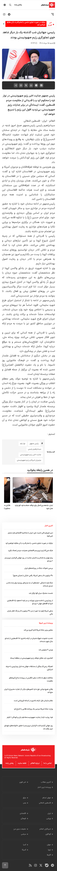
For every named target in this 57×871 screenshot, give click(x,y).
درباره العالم (35, 763)
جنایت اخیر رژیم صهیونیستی (30, 454)
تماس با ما (48, 763)
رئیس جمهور (34, 443)
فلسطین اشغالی (32, 121)
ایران (44, 121)
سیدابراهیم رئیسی (34, 449)
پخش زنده (10, 763)
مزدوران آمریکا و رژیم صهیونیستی (29, 460)
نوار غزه (22, 443)
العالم (52, 121)
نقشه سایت (22, 763)
